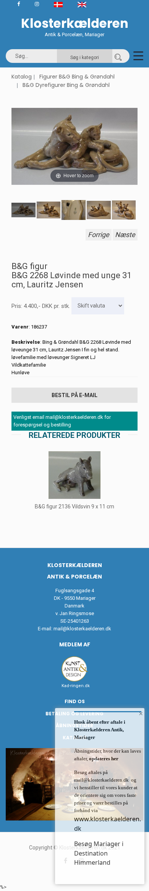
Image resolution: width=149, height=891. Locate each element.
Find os (75, 701)
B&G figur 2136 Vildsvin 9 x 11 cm (74, 506)
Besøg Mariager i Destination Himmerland (98, 853)
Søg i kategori (84, 57)
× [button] (141, 713)
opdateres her (103, 758)
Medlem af (74, 644)
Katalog (21, 76)
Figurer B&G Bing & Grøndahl (77, 76)
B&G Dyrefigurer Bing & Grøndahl (66, 85)
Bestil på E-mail (74, 395)
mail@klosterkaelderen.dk (82, 628)
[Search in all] (118, 56)
